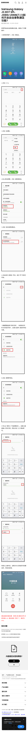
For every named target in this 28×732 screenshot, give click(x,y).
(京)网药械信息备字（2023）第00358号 (11, 714)
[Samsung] (5, 2)
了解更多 (10, 723)
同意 (21, 726)
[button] (14, 683)
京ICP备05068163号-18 (7, 712)
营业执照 (23, 714)
